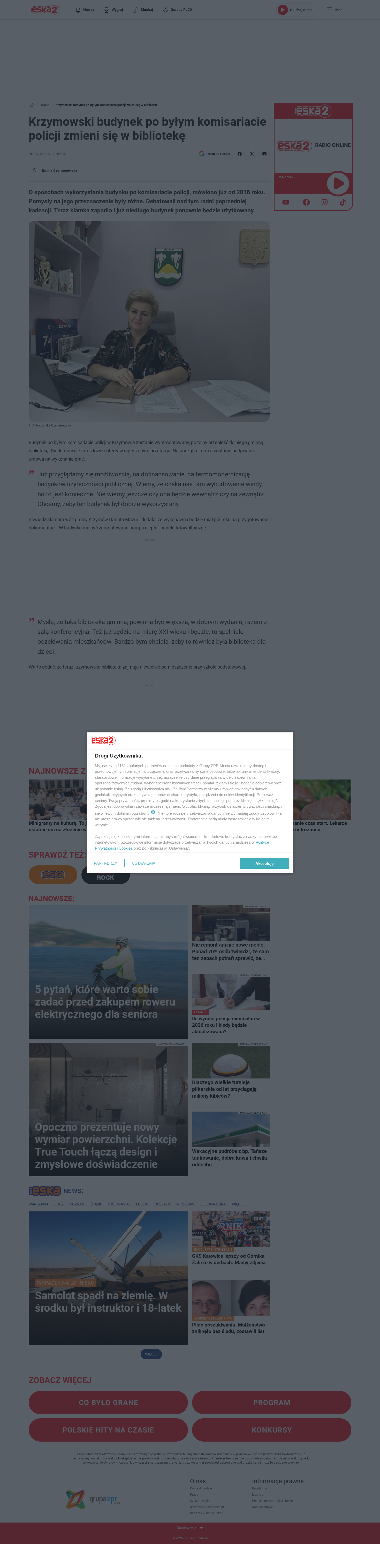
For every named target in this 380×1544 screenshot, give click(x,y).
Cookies (126, 848)
